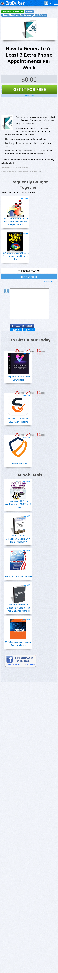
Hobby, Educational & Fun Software (17, 15)
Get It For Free (29, 89)
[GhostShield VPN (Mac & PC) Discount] (18, 446)
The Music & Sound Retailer (18, 576)
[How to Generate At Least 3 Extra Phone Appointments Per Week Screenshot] (7, 123)
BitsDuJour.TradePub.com (13, 11)
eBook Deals (30, 475)
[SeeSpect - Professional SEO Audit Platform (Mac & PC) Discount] (18, 404)
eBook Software (39, 15)
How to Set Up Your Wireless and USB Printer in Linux (18, 504)
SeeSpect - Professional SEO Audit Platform (18, 420)
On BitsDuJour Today (29, 340)
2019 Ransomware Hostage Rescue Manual (18, 644)
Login (16, 330)
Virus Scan (29, 95)
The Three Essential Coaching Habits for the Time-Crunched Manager (18, 607)
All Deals (29, 11)
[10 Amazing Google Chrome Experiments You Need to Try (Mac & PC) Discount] (15, 241)
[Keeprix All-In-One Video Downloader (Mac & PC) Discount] (18, 362)
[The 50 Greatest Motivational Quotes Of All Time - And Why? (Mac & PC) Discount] (18, 524)
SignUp (29, 330)
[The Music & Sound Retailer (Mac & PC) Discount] (18, 558)
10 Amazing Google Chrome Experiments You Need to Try (15, 256)
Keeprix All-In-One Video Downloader (18, 378)
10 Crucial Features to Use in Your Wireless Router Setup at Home (15, 221)
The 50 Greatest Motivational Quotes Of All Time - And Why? (18, 538)
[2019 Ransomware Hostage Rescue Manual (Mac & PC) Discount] (18, 627)
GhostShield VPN (18, 463)
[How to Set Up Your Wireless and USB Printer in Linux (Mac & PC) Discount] (18, 489)
